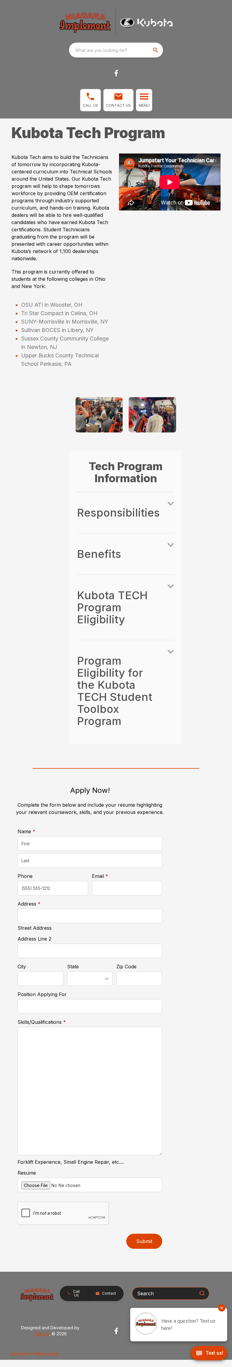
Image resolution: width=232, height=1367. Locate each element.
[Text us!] (209, 1353)
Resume (27, 1173)
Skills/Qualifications (42, 1022)
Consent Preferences (34, 1354)
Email (109, 876)
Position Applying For (42, 994)
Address (29, 904)
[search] (156, 50)
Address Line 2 (34, 939)
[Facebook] (116, 73)
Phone (25, 876)
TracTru (41, 1333)
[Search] (202, 1293)
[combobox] (116, 50)
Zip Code (126, 967)
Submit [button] (144, 1241)
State (73, 967)
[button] (90, 100)
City (22, 967)
